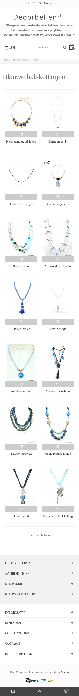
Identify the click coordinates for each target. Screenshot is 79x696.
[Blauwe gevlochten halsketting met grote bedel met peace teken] (58, 362)
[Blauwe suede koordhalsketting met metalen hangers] (21, 487)
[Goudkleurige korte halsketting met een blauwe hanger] (58, 175)
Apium (65, 672)
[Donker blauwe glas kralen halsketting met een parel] (21, 175)
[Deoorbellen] (39, 16)
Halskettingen (20, 60)
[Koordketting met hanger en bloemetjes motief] (21, 362)
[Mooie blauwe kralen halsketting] (58, 425)
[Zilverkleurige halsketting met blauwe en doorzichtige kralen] (58, 300)
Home (6, 60)
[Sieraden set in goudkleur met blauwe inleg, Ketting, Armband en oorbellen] (58, 112)
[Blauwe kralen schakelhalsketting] (21, 237)
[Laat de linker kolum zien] (13, 691)
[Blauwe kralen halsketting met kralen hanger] (21, 300)
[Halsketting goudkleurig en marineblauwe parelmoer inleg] (21, 112)
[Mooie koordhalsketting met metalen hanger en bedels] (58, 487)
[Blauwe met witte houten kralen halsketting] (21, 425)
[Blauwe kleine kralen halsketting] (58, 237)
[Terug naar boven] (39, 691)
